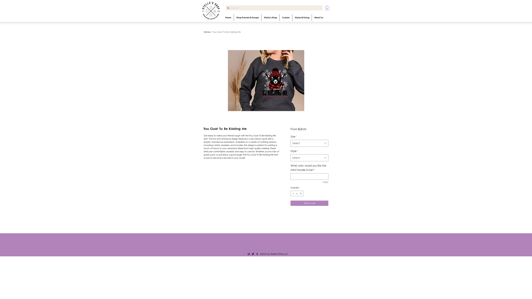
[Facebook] (257, 254)
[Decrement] (293, 193)
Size (294, 136)
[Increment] (301, 193)
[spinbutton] (297, 193)
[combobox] (309, 143)
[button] (327, 8)
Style (294, 151)
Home (207, 32)
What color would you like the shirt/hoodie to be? (308, 168)
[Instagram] (248, 254)
